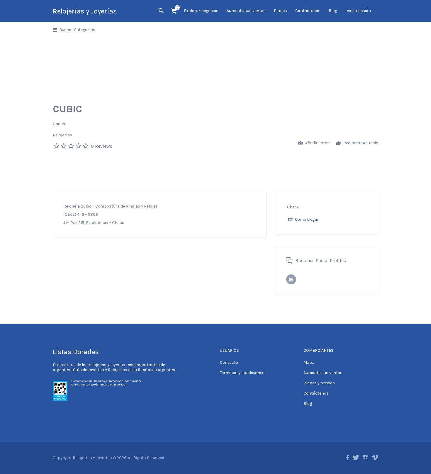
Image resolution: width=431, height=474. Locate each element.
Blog (333, 10)
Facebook (347, 457)
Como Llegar (307, 219)
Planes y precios (319, 382)
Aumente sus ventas (246, 10)
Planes (280, 10)
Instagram (365, 457)
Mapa (308, 362)
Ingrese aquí (118, 384)
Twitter (356, 457)
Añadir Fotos (317, 142)
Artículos (174, 11)
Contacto (229, 362)
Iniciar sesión (358, 10)
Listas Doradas (76, 352)
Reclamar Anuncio (360, 142)
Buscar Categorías (77, 29)
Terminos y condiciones (242, 372)
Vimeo (375, 457)
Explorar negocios (201, 10)
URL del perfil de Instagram (291, 279)
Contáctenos (307, 10)
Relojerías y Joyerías (85, 11)
